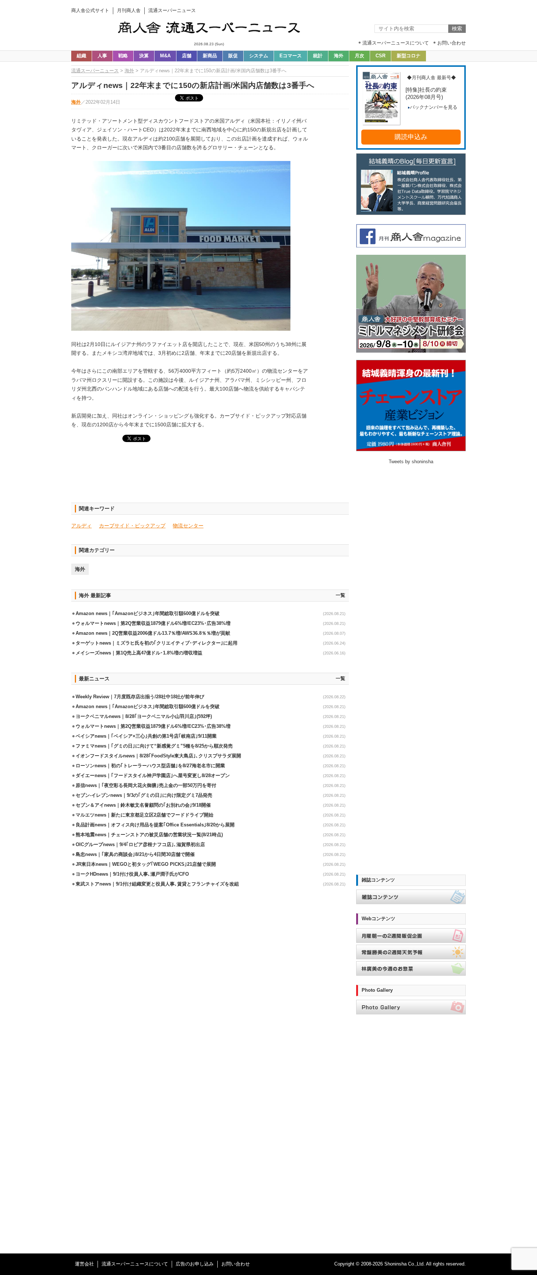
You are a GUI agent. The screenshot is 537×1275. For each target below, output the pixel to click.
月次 (359, 55)
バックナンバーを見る (433, 107)
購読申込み (411, 137)
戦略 (123, 55)
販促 (233, 55)
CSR (380, 55)
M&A (165, 55)
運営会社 (84, 1264)
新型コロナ (408, 55)
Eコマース (290, 55)
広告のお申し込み (195, 1264)
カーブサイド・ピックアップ (132, 526)
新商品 (210, 55)
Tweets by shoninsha (411, 461)
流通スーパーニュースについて (135, 1264)
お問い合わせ (235, 1264)
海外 (338, 55)
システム (258, 55)
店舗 (186, 55)
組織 (81, 55)
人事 (102, 55)
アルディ (81, 526)
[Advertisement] (210, 476)
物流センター (188, 526)
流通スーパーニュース (95, 70)
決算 (144, 55)
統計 (318, 55)
